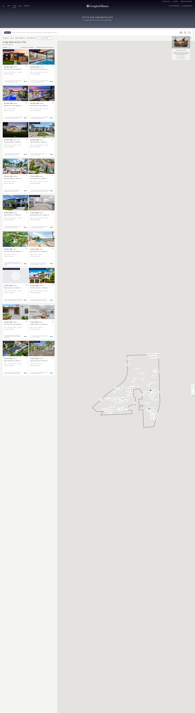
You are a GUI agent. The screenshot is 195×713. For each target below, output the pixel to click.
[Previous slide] (4, 57)
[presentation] (15, 57)
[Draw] (192, 385)
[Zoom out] (192, 392)
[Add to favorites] (26, 66)
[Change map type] (192, 396)
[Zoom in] (192, 389)
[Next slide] (26, 57)
